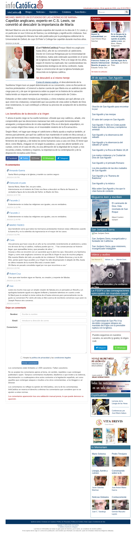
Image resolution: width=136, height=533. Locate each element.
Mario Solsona (99, 454)
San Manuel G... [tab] (97, 260)
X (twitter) (61, 527)
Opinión (53, 12)
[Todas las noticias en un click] (110, 386)
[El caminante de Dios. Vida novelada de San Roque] (100, 213)
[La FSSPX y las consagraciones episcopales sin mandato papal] (110, 306)
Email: (15, 321)
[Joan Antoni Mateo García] (120, 481)
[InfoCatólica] (24, 4)
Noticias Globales (100, 497)
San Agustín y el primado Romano (108, 163)
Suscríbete (80, 12)
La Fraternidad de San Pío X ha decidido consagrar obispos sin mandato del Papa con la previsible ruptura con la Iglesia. (108, 324)
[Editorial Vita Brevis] (110, 431)
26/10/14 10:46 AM (12, 43)
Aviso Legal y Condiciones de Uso (94, 521)
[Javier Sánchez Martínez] (100, 480)
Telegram (63, 158)
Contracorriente (119, 497)
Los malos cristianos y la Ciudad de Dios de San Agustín (109, 156)
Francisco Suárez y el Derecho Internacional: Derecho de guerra (100, 63)
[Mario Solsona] (100, 461)
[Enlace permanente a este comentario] (8, 170)
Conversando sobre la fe (118, 472)
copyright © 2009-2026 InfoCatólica (68, 525)
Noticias (40, 12)
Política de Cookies (77, 521)
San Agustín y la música (103, 183)
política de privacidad (40, 358)
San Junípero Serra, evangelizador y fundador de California (109, 239)
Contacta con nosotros (49, 521)
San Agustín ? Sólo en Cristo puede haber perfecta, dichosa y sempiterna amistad (109, 127)
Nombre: (14, 314)
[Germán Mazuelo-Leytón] (120, 505)
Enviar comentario (30, 363)
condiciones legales (62, 358)
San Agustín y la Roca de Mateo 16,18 (110, 150)
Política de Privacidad (63, 521)
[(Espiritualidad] (100, 406)
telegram (75, 527)
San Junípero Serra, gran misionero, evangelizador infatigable (109, 247)
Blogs (28, 12)
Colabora (66, 12)
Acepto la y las (47, 358)
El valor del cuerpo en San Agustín (108, 119)
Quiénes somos (36, 521)
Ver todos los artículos (99, 72)
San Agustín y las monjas (104, 114)
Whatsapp (49, 158)
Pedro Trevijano (119, 454)
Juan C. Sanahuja (99, 512)
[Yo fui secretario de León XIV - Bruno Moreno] (110, 368)
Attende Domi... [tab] (121, 260)
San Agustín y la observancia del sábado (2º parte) (107, 143)
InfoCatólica (13, 12)
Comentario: (12, 327)
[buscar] (126, 12)
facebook (68, 527)
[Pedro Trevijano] (120, 461)
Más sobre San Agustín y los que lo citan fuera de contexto (108, 190)
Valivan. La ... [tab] (109, 260)
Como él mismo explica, (47, 82)
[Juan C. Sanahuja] (100, 505)
